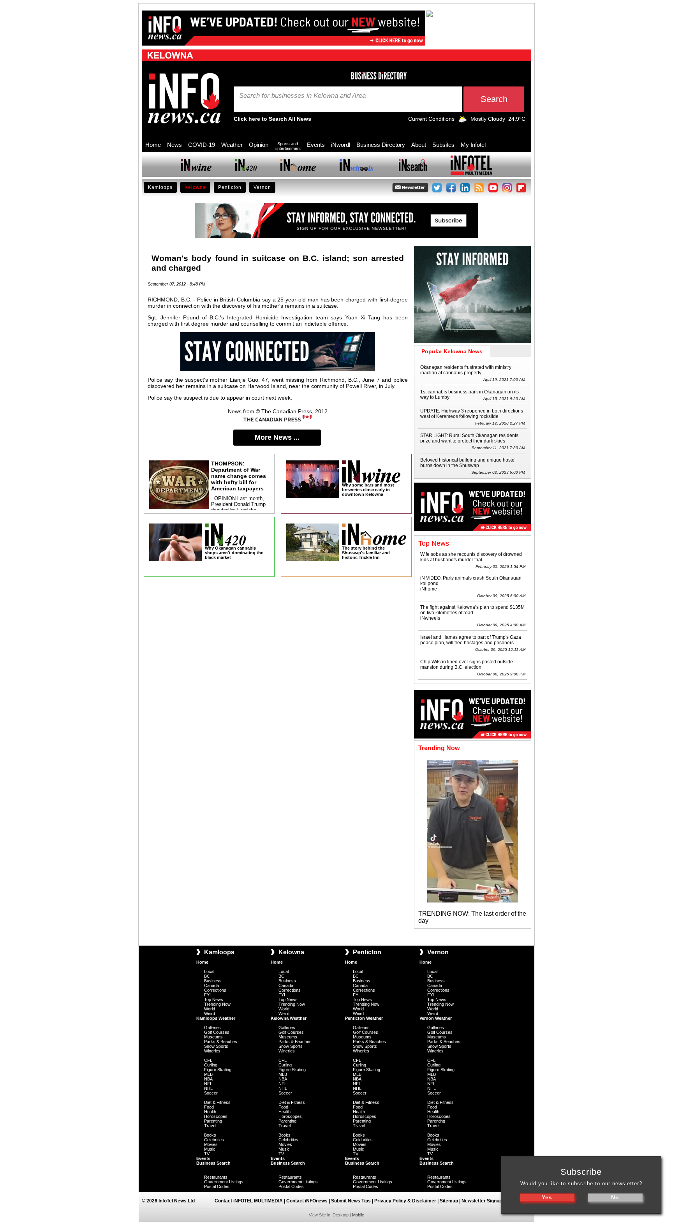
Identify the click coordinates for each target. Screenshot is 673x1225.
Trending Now (217, 1004)
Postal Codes (216, 1186)
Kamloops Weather (215, 1018)
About (418, 144)
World (209, 1008)
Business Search (213, 1163)
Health (210, 1111)
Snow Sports (216, 1046)
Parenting (213, 1121)
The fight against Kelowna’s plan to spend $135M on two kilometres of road (472, 610)
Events (316, 144)
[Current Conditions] (462, 121)
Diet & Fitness (217, 1102)
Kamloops (160, 187)
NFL (208, 1083)
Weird (209, 1013)
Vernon (262, 187)
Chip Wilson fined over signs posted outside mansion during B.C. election (466, 664)
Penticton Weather (364, 1018)
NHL (208, 1088)
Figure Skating (217, 1069)
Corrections (215, 990)
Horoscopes (215, 1116)
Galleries (212, 1027)
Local (209, 971)
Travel (210, 1125)
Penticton (229, 187)
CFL (208, 1060)
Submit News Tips (351, 1201)
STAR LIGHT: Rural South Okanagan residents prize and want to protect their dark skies (469, 438)
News (174, 144)
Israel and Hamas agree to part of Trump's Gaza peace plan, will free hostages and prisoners (470, 640)
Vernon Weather (435, 1018)
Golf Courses (216, 1032)
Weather (232, 144)
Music (209, 1149)
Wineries (212, 1051)
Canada (211, 985)
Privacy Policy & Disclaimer (405, 1201)
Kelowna (195, 187)
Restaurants (215, 1177)
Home (153, 144)
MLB (208, 1074)
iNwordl (340, 144)
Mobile (358, 1215)
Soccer (211, 1093)
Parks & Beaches (220, 1041)
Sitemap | (451, 1201)
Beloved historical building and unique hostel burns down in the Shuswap (468, 462)
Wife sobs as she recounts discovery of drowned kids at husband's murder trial (471, 557)
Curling (210, 1065)
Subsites (443, 144)
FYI (207, 994)
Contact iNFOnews (307, 1201)
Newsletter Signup (482, 1201)
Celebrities (214, 1139)
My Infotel (473, 144)
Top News (213, 999)
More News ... (277, 437)
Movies (211, 1144)
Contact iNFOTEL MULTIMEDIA (249, 1201)
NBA (208, 1079)
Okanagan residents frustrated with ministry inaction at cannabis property (465, 370)
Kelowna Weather (289, 1018)
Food (209, 1107)
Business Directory (380, 144)
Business (213, 980)
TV (207, 1153)
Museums (213, 1037)
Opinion (258, 144)
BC (207, 976)
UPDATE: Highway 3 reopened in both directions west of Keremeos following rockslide (471, 413)
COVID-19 (201, 144)
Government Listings (223, 1181)
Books (210, 1135)
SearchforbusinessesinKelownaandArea (302, 95)
